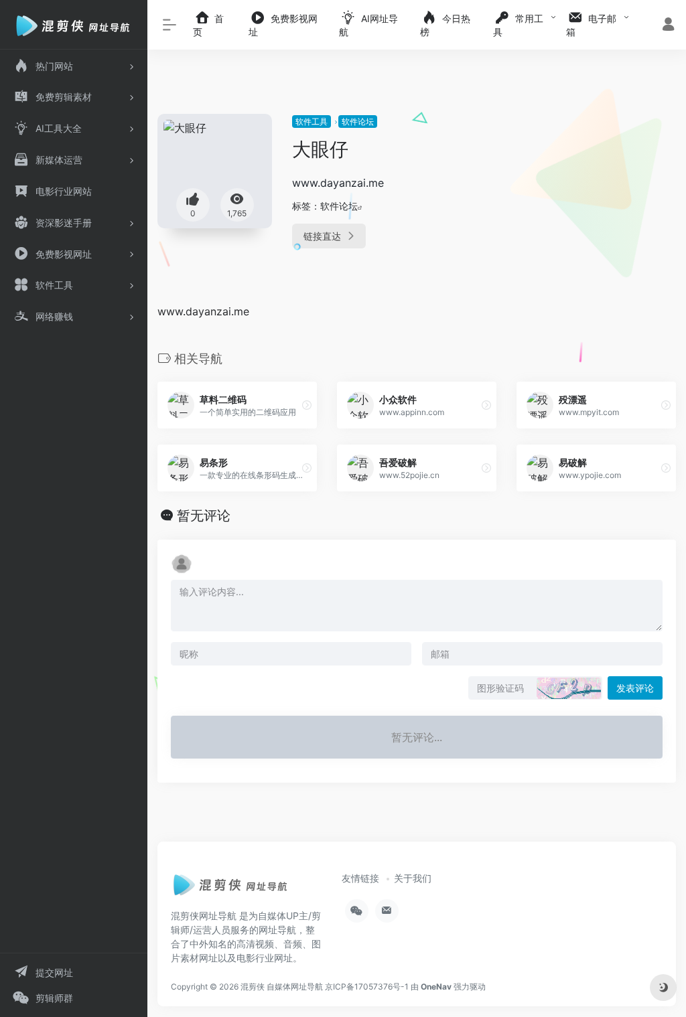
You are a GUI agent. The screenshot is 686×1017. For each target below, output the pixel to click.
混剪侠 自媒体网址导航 (282, 987)
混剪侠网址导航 (203, 915)
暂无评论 (203, 515)
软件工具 (311, 121)
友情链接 (360, 878)
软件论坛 (358, 121)
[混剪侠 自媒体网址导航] (231, 889)
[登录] (668, 26)
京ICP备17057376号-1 (367, 987)
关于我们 (412, 878)
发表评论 (635, 688)
